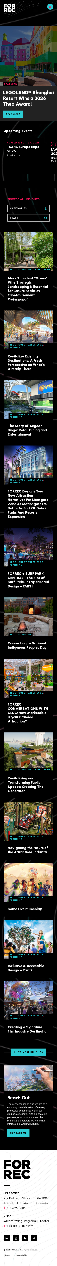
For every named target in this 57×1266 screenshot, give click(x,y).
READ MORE (13, 114)
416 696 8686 (16, 1208)
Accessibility (21, 1255)
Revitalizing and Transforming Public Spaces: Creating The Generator (25, 784)
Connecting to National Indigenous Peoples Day (27, 645)
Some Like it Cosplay (25, 909)
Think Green (41, 269)
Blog (13, 269)
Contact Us (18, 1133)
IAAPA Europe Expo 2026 (23, 149)
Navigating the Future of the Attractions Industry (28, 850)
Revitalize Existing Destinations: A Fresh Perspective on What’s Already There (26, 362)
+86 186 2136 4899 (20, 1225)
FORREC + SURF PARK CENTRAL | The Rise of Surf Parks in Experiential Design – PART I (28, 579)
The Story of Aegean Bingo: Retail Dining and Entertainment (27, 430)
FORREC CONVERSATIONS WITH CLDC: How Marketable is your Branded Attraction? (28, 712)
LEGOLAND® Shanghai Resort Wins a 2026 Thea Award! (28, 98)
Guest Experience (30, 345)
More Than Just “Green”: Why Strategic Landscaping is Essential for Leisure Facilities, (28, 288)
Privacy (7, 1255)
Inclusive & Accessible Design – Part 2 (26, 968)
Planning (24, 269)
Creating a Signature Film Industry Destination (28, 1029)
